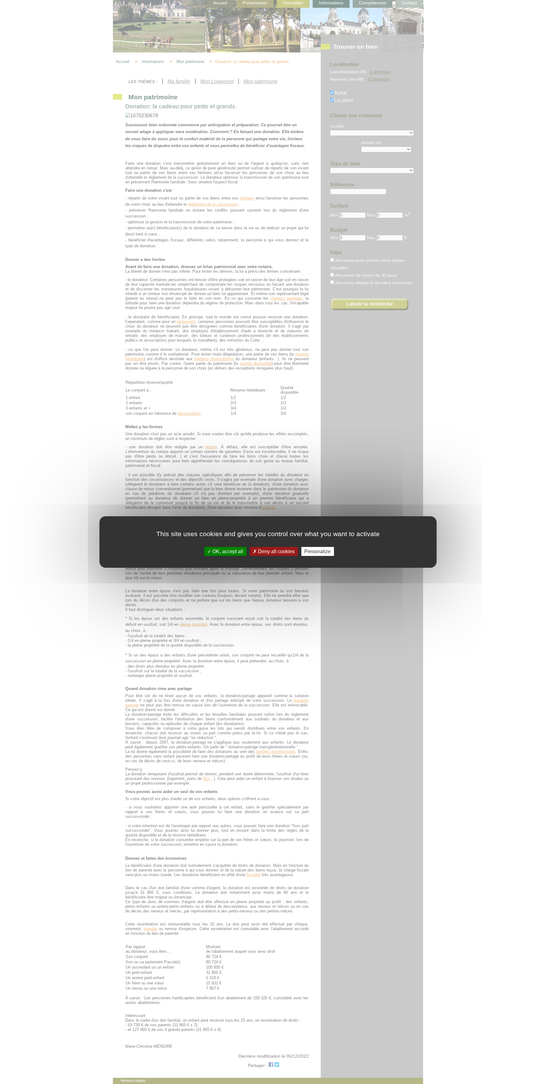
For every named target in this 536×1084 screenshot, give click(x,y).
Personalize (317, 551)
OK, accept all (227, 551)
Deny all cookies (276, 551)
